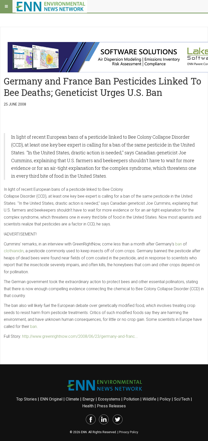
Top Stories (26, 399)
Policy (165, 399)
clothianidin (14, 250)
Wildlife (149, 399)
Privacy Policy (128, 432)
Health (88, 406)
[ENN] (51, 6)
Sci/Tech (182, 399)
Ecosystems (109, 399)
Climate (72, 399)
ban (178, 244)
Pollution (131, 399)
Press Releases (111, 406)
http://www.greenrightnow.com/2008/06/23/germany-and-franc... (80, 336)
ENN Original (51, 399)
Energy (88, 399)
